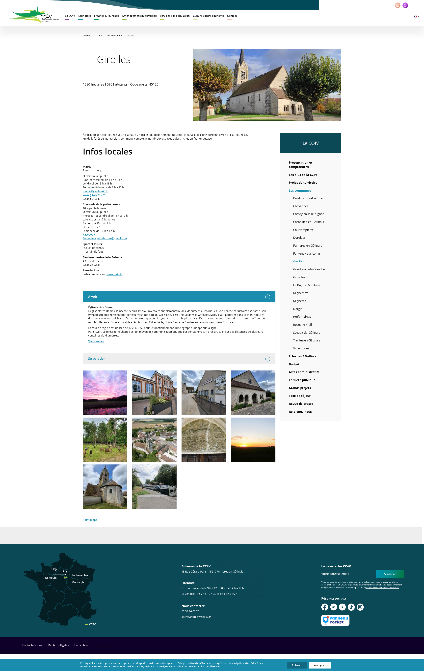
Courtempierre (303, 230)
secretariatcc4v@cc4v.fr (196, 617)
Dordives (299, 238)
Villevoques (301, 348)
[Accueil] (35, 15)
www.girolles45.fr (94, 195)
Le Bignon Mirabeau (307, 285)
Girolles (298, 261)
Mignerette (300, 293)
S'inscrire (390, 574)
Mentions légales (58, 645)
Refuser (297, 665)
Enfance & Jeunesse (106, 16)
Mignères (299, 301)
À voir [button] (92, 296)
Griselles (299, 277)
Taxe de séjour (300, 396)
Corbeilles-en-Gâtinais (308, 222)
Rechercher (388, 5)
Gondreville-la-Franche (309, 269)
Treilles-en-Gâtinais (306, 340)
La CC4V (70, 16)
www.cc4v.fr (114, 274)
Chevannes (300, 206)
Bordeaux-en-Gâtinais (308, 198)
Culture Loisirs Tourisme (208, 16)
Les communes (115, 35)
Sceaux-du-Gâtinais (306, 333)
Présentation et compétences (300, 164)
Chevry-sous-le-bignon (308, 214)
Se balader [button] (96, 358)
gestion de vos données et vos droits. (382, 587)
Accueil (87, 35)
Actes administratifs (304, 372)
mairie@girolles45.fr (95, 191)
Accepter (320, 665)
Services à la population (175, 16)
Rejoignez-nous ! (301, 412)
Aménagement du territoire (139, 16)
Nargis (297, 309)
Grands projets (300, 388)
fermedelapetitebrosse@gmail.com (105, 238)
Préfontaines (302, 317)
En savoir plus (197, 666)
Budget (294, 364)
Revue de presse (301, 404)
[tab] (179, 296)
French (417, 16)
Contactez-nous (32, 645)
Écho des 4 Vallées (302, 356)
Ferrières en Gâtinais (307, 245)
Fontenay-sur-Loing (306, 253)
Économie (84, 16)
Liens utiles (81, 645)
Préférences (214, 666)
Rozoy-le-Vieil (302, 325)
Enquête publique (302, 380)
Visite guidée (96, 341)
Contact (232, 16)
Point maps (90, 520)
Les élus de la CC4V (303, 175)
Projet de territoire (303, 182)
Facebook (89, 234)
